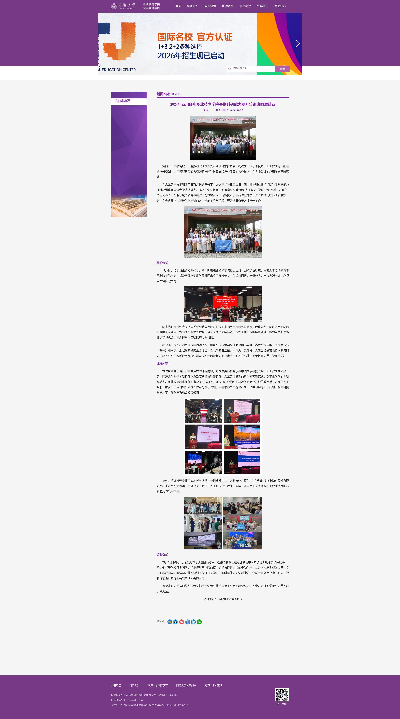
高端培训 (210, 6)
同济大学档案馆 (213, 685)
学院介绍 (192, 6)
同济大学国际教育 (158, 685)
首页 (178, 6)
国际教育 (227, 6)
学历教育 (245, 6)
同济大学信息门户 (186, 685)
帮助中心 (280, 6)
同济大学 (134, 685)
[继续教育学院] (136, 6)
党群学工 (262, 6)
